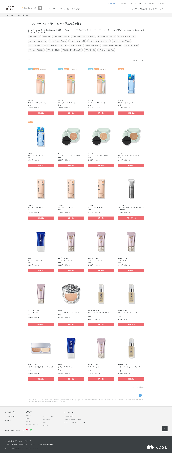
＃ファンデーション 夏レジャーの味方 (83, 36)
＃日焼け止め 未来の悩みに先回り (72, 50)
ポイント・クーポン (48, 416)
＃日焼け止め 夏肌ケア (76, 45)
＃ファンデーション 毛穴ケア (57, 41)
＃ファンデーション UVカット (121, 41)
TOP (7, 15)
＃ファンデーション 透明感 (61, 36)
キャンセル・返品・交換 (32, 424)
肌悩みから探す (76, 9)
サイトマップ (27, 441)
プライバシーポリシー (32, 444)
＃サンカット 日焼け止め (36, 50)
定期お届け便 (46, 419)
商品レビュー (46, 422)
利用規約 (21, 444)
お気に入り (154, 9)
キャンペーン (9, 420)
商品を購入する (131, 218)
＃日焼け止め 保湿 (90, 50)
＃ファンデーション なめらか (106, 36)
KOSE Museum (68, 416)
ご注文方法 (28, 415)
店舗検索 (123, 3)
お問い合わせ (18, 441)
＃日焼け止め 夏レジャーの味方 (112, 45)
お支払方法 (28, 418)
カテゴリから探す (50, 9)
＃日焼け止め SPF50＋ (131, 45)
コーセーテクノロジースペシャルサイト (74, 422)
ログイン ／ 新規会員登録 (140, 9)
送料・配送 (28, 421)
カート (164, 9)
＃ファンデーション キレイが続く (56, 45)
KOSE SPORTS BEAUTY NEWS (72, 419)
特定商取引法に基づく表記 (47, 444)
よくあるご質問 (149, 3)
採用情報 (14, 444)
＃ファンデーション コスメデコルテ (99, 41)
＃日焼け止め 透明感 (53, 50)
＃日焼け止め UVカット (93, 45)
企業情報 (112, 3)
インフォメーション (136, 3)
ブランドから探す (64, 9)
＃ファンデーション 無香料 (77, 41)
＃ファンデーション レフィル (126, 36)
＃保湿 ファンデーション (36, 45)
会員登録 (45, 425)
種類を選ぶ (41, 113)
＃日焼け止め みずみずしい (106, 50)
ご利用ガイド (162, 3)
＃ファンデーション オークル (37, 41)
